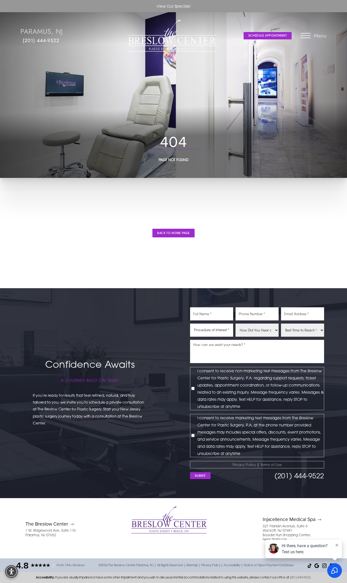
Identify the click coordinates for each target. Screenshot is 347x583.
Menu (320, 35)
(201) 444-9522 (41, 40)
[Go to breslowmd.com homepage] (172, 36)
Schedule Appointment (267, 35)
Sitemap (192, 565)
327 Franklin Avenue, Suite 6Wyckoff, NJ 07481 (285, 528)
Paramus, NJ (41, 31)
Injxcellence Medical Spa (289, 519)
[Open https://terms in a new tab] (259, 465)
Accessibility (232, 565)
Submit (200, 476)
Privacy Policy (244, 465)
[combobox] (211, 330)
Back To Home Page (173, 233)
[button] (306, 35)
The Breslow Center (46, 523)
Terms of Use (271, 465)
